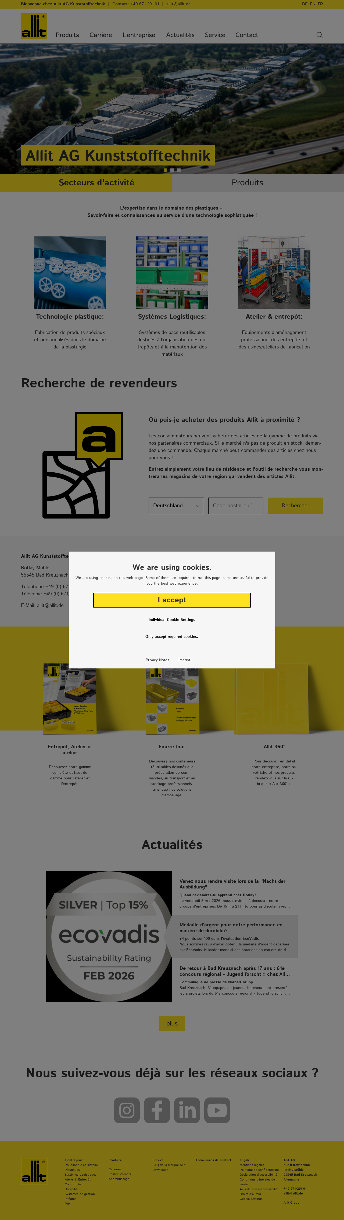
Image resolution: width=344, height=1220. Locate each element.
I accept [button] (172, 600)
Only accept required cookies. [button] (171, 636)
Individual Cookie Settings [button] (172, 619)
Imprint (184, 660)
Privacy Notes (157, 660)
